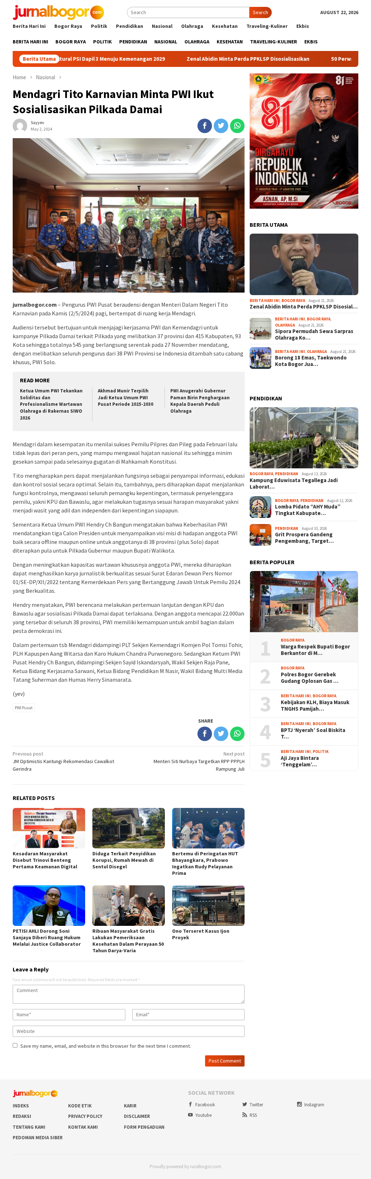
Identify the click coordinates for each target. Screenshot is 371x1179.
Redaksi (22, 1116)
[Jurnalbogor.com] (58, 12)
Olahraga (285, 325)
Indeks (21, 1106)
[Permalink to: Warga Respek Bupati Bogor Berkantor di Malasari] (304, 602)
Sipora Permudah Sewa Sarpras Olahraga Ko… (314, 334)
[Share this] (204, 126)
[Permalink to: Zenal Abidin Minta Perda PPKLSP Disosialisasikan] (304, 264)
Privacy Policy (85, 1116)
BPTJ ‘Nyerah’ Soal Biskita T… (313, 733)
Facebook (205, 1105)
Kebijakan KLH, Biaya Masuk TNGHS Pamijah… (315, 705)
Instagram (314, 1105)
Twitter (256, 1105)
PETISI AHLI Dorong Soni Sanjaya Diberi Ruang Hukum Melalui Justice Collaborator (47, 937)
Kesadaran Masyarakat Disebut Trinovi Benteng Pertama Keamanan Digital (45, 860)
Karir (130, 1106)
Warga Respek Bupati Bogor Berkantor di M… (315, 649)
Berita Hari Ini (265, 300)
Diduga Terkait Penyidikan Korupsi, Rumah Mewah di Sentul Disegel (124, 860)
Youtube (203, 1115)
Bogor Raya (293, 300)
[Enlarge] (349, 82)
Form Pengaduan (144, 1127)
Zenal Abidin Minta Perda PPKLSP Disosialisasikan (222, 59)
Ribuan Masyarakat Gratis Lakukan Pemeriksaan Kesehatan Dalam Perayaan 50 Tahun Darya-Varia (128, 941)
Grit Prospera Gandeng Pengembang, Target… (304, 537)
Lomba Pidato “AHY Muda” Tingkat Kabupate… (308, 509)
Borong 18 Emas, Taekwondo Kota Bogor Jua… (311, 360)
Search (260, 12)
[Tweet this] (221, 126)
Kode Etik (80, 1106)
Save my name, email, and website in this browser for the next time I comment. (105, 1046)
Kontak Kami (83, 1127)
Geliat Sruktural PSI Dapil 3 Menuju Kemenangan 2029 (73, 59)
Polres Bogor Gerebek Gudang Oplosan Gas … (309, 677)
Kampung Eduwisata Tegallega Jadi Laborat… (294, 483)
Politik (321, 751)
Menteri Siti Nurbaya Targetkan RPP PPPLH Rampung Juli (199, 761)
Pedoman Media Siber (38, 1138)
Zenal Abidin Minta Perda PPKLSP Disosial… (304, 306)
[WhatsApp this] (237, 126)
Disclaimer (137, 1116)
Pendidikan (286, 473)
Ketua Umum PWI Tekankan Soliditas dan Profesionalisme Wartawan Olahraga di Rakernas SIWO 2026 (51, 404)
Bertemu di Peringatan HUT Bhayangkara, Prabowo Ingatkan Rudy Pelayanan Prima (205, 863)
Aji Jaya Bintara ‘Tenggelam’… (300, 761)
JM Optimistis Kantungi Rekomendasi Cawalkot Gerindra (63, 761)
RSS (253, 1115)
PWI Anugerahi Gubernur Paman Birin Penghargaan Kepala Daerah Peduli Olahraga (200, 401)
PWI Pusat (24, 707)
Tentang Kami (29, 1127)
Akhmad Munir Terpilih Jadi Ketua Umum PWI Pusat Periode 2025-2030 (125, 398)
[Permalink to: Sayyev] (20, 125)
